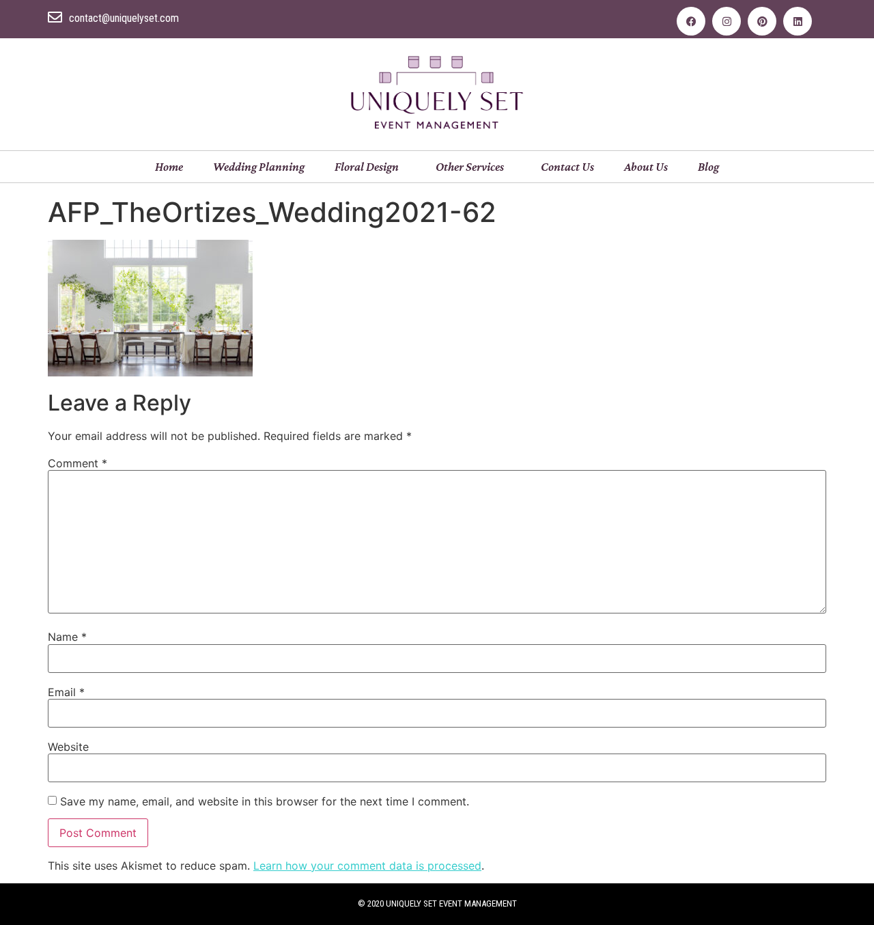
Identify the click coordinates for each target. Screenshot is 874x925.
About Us (646, 167)
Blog (708, 167)
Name (67, 636)
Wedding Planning (259, 167)
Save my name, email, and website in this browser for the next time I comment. (264, 801)
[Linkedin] (797, 21)
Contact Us (567, 167)
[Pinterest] (762, 21)
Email (66, 692)
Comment (77, 463)
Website (68, 746)
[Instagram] (726, 21)
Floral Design (367, 167)
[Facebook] (691, 21)
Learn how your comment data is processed (367, 865)
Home (169, 167)
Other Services (470, 167)
